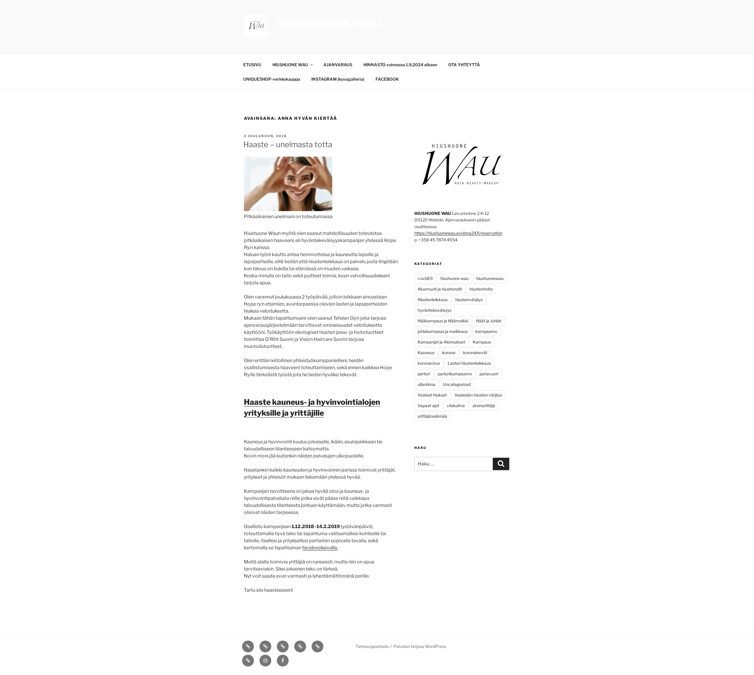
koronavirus (429, 363)
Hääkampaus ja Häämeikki (443, 320)
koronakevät (475, 352)
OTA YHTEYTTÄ (464, 64)
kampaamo (486, 331)
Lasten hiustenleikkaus (469, 363)
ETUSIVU (252, 64)
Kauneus (426, 352)
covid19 (425, 278)
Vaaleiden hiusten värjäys (478, 394)
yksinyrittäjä (483, 405)
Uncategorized (457, 384)
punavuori (488, 373)
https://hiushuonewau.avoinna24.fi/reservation (458, 232)
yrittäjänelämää (432, 416)
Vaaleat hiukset (432, 394)
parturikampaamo (455, 373)
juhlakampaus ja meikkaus (443, 331)
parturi (424, 373)
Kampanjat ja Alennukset (441, 341)
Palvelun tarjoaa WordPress (419, 646)
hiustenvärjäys (469, 299)
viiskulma (456, 405)
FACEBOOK (387, 79)
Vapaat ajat (428, 405)
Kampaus (482, 341)
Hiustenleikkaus (433, 299)
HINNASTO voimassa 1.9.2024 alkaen (400, 64)
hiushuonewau (490, 278)
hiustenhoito (481, 288)
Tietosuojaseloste (372, 646)
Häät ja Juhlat (488, 320)
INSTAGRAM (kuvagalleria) (337, 79)
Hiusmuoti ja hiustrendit (440, 288)
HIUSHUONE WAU (330, 23)
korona (448, 352)
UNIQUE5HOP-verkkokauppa (271, 79)
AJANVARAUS (337, 64)
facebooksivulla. (320, 547)
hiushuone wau (454, 278)
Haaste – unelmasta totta (287, 144)
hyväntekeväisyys (435, 310)
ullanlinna (426, 384)
